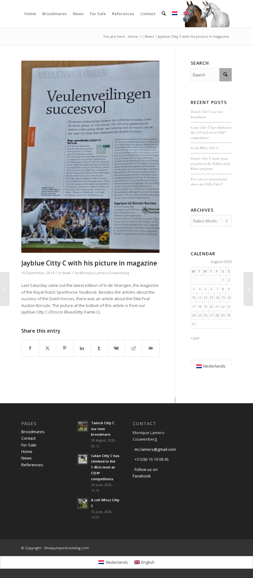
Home (26, 451)
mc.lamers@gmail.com (155, 449)
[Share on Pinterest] (64, 348)
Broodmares (33, 431)
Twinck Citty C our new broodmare (102, 429)
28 (217, 315)
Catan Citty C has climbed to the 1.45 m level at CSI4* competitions (211, 132)
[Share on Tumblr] (99, 348)
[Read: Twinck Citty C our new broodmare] (82, 426)
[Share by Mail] (150, 348)
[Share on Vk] (116, 348)
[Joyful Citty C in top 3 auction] (5, 289)
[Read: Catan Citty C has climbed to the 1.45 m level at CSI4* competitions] (82, 459)
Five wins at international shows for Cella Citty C (209, 182)
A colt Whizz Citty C (204, 147)
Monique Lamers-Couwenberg (104, 273)
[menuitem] (30, 13)
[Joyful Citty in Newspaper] (248, 289)
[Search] (164, 13)
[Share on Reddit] (133, 348)
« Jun (195, 338)
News (66, 273)
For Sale (28, 445)
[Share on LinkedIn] (81, 348)
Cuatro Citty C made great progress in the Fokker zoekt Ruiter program (210, 163)
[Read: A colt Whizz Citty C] (82, 503)
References (32, 465)
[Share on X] (47, 348)
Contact (28, 438)
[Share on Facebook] (30, 348)
